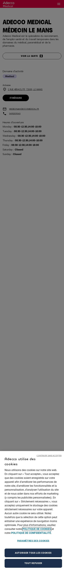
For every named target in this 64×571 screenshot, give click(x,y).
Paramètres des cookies (33, 540)
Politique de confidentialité (31, 532)
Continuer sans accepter (49, 455)
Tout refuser (33, 563)
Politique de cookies (36, 529)
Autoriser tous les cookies (33, 553)
